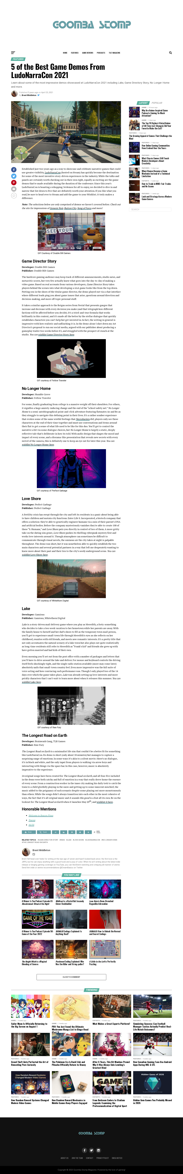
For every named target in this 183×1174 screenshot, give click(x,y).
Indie (63, 840)
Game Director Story (58, 334)
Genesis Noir (56, 208)
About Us (64, 1158)
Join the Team (77, 1158)
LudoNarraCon (53, 172)
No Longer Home (40, 444)
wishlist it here (105, 801)
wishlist (42, 334)
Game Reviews (87, 52)
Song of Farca (84, 208)
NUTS (31, 824)
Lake (31, 682)
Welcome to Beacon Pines (41, 815)
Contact (89, 1158)
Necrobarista (83, 419)
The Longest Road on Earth (35, 842)
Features (74, 52)
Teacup (32, 820)
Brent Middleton (29, 95)
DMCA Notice (117, 1158)
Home (65, 52)
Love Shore (35, 554)
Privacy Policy (102, 1158)
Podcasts (101, 52)
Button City (70, 208)
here (71, 334)
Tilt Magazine (114, 52)
